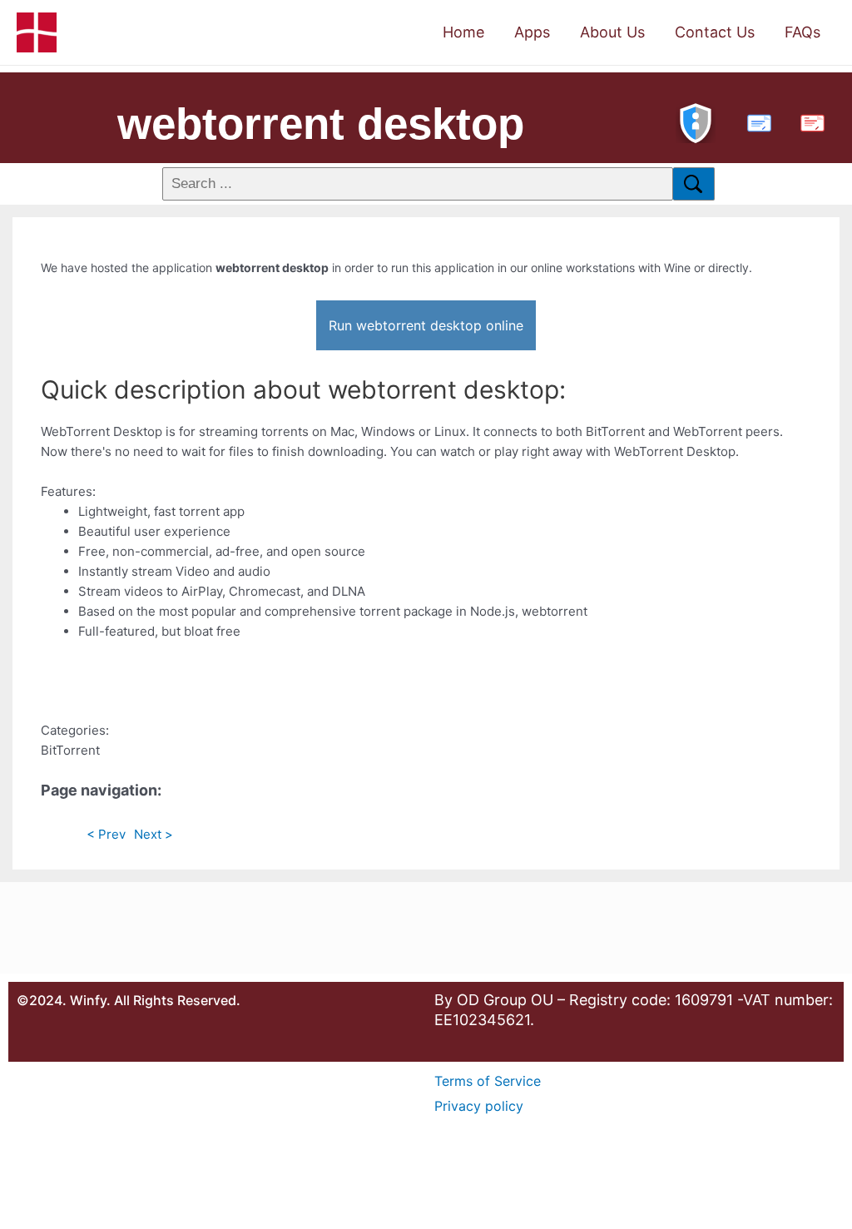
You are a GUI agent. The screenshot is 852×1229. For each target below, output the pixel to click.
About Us (612, 32)
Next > (153, 834)
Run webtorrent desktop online (426, 325)
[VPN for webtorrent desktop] (696, 121)
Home (463, 32)
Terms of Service (487, 1081)
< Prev (106, 834)
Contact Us (715, 32)
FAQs (802, 32)
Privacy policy (478, 1106)
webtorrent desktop (320, 123)
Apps (532, 32)
